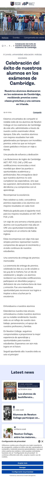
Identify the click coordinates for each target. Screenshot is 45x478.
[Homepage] (4, 46)
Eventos (16, 38)
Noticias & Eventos (9, 45)
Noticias (5, 38)
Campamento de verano (34, 38)
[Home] (22, 4)
